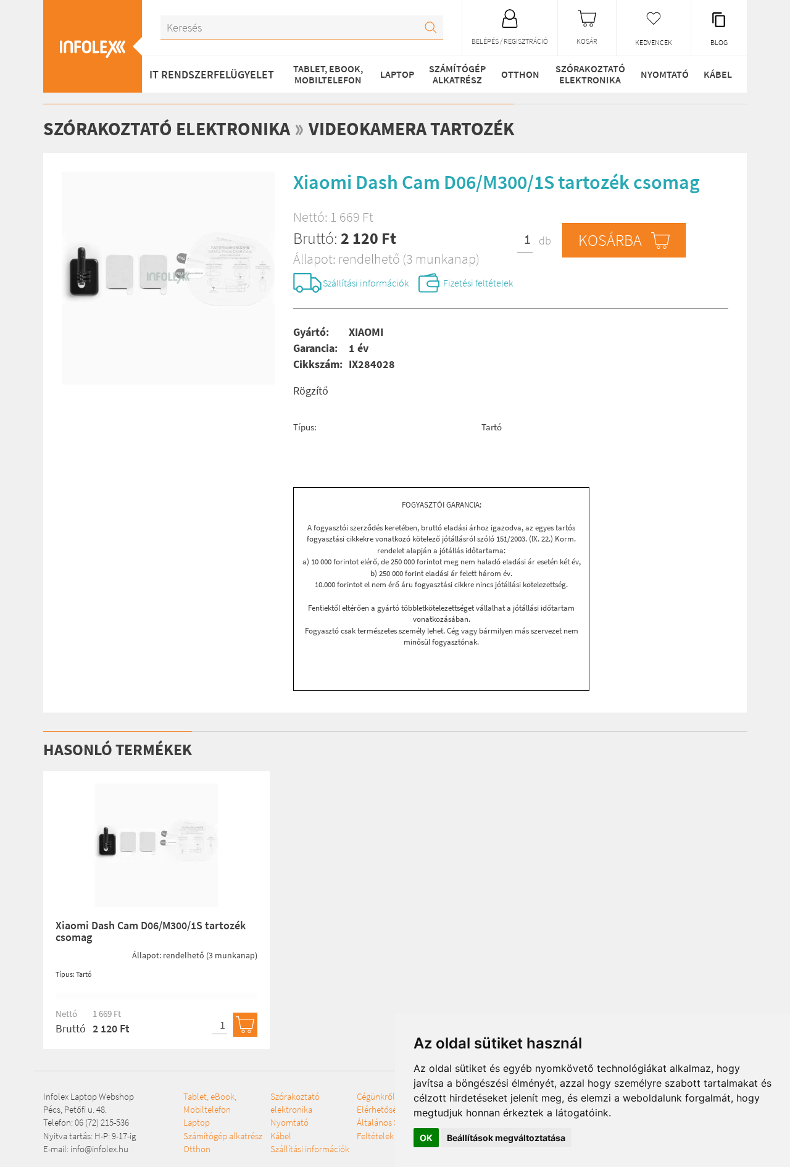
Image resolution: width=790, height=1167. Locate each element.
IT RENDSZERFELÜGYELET (211, 74)
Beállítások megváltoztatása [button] (506, 1137)
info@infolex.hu (99, 1149)
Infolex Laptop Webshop (88, 1096)
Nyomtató (665, 74)
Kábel (718, 74)
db (545, 240)
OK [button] (426, 1137)
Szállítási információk (366, 283)
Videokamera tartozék (411, 128)
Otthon (520, 74)
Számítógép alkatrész (457, 74)
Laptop (397, 74)
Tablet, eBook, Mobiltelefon (328, 74)
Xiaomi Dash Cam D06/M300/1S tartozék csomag (151, 931)
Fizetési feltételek (478, 283)
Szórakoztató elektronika (590, 74)
